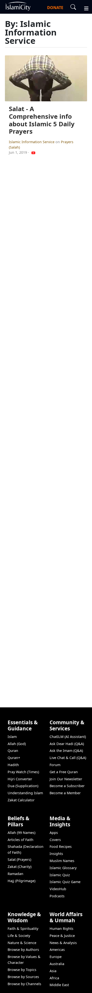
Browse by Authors (23, 949)
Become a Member (65, 793)
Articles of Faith (20, 839)
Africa (54, 978)
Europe (56, 956)
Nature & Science (22, 942)
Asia (53, 971)
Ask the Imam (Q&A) (66, 750)
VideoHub (58, 889)
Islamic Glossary (63, 867)
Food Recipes (61, 846)
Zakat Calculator (21, 800)
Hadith (13, 764)
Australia (57, 963)
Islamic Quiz (60, 875)
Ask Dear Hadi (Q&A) (67, 743)
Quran (13, 750)
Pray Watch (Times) (23, 772)
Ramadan (15, 873)
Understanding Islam (25, 793)
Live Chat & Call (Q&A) (68, 757)
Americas (57, 949)
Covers (55, 839)
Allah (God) (17, 743)
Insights (56, 853)
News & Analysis (63, 942)
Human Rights (61, 928)
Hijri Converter (20, 779)
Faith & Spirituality (23, 928)
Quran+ (14, 757)
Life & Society (19, 935)
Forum (55, 764)
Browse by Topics (22, 969)
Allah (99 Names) (21, 832)
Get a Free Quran (64, 772)
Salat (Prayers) (19, 859)
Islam (12, 736)
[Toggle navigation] (84, 8)
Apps (54, 832)
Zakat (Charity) (19, 866)
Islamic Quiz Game (65, 881)
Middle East (59, 984)
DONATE (55, 7)
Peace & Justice (62, 935)
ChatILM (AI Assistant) (68, 736)
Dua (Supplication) (23, 785)
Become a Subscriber (67, 785)
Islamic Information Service (32, 142)
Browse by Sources (23, 976)
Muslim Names (62, 860)
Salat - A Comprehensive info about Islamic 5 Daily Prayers (42, 120)
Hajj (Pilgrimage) (21, 880)
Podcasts (57, 896)
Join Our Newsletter (66, 779)
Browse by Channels (24, 983)
